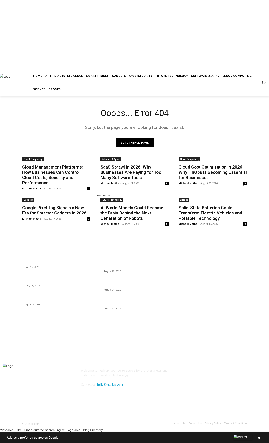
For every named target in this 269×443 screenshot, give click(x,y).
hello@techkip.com (110, 384)
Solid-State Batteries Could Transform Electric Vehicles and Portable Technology (210, 213)
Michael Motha (31, 188)
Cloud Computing (33, 159)
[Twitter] (244, 66)
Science (184, 199)
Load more (102, 195)
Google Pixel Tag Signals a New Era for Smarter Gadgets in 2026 (54, 210)
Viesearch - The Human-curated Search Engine (32, 430)
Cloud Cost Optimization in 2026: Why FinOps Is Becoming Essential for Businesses (213, 172)
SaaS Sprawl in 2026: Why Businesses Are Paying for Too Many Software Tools (130, 172)
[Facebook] (232, 66)
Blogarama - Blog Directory (84, 430)
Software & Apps (110, 159)
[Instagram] (238, 66)
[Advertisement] (126, 29)
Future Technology (112, 199)
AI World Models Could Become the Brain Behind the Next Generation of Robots (131, 213)
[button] (264, 82)
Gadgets (28, 199)
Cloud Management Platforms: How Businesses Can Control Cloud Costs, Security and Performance (52, 175)
